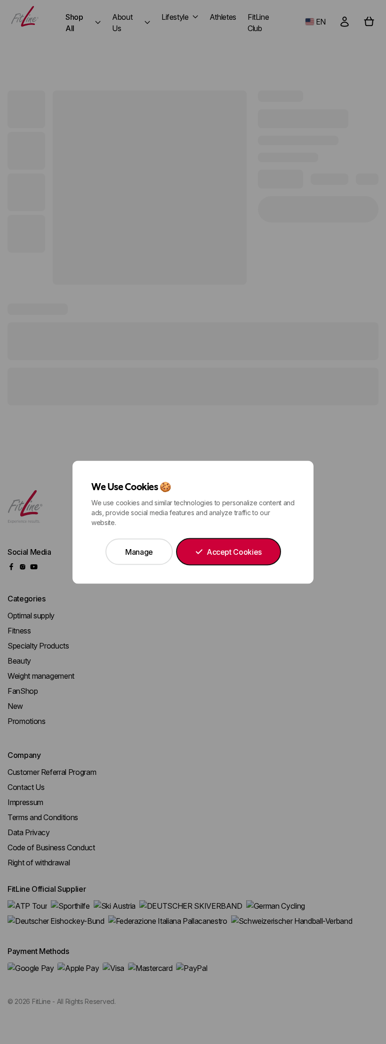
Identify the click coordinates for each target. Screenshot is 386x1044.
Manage (139, 551)
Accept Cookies (234, 551)
